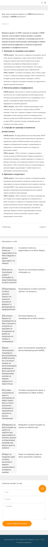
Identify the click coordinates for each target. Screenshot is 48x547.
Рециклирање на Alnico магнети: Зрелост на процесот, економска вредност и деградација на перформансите (32, 290)
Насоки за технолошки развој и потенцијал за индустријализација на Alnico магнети (31, 271)
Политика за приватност (24, 542)
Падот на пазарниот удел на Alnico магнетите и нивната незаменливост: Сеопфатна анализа (30, 455)
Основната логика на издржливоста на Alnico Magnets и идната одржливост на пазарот (32, 249)
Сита (42, 539)
